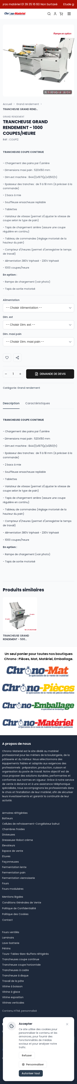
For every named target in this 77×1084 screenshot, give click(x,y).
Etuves (6, 856)
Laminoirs (8, 937)
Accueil (7, 104)
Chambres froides (13, 829)
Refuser (27, 1055)
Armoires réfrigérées (15, 813)
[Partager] (17, 358)
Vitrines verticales (13, 1002)
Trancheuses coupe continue (20, 959)
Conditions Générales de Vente (21, 902)
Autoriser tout (31, 1073)
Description (11, 403)
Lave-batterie (10, 943)
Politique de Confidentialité (19, 908)
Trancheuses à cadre (15, 970)
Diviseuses (8, 834)
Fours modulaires (12, 889)
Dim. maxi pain (12, 334)
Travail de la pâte (13, 981)
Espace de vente (12, 851)
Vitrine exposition (12, 997)
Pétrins (6, 948)
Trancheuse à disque (15, 975)
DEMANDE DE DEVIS (53, 374)
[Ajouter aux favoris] (7, 358)
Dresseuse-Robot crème (17, 840)
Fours (5, 883)
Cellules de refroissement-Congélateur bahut (31, 824)
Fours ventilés (10, 932)
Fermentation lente (14, 867)
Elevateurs (8, 845)
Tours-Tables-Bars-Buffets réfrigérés (25, 954)
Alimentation (11, 300)
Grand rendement (27, 104)
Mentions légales (12, 897)
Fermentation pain (13, 872)
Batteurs (7, 818)
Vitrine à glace (11, 992)
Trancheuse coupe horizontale (21, 965)
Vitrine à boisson (12, 986)
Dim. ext (8, 317)
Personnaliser (35, 1064)
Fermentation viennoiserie (18, 878)
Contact (7, 920)
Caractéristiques (37, 403)
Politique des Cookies (15, 914)
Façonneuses (10, 862)
